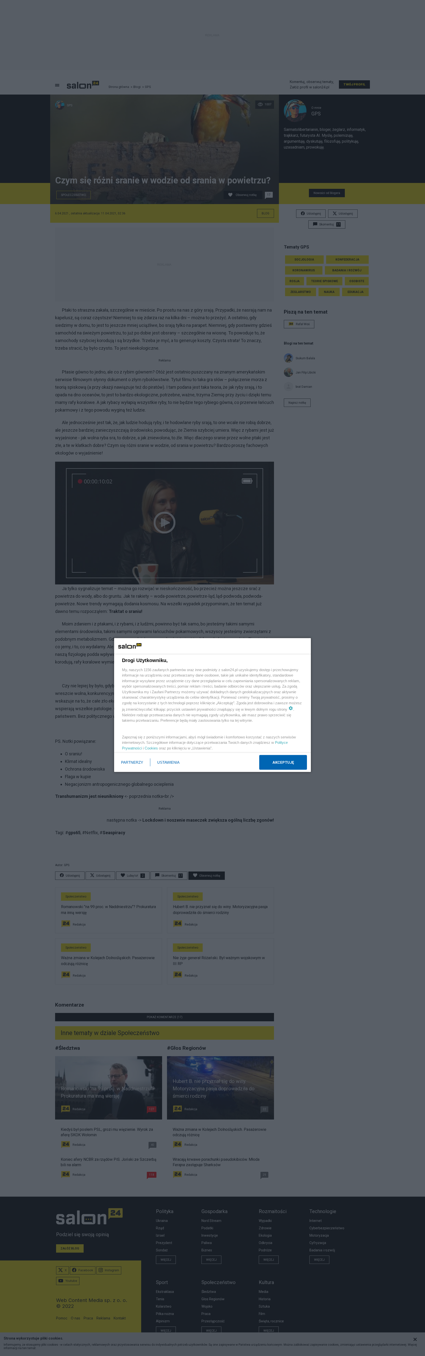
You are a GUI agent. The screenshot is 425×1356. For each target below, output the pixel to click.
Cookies (151, 748)
